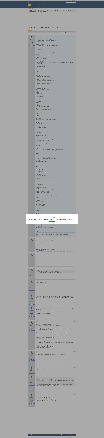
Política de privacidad (57, 217)
